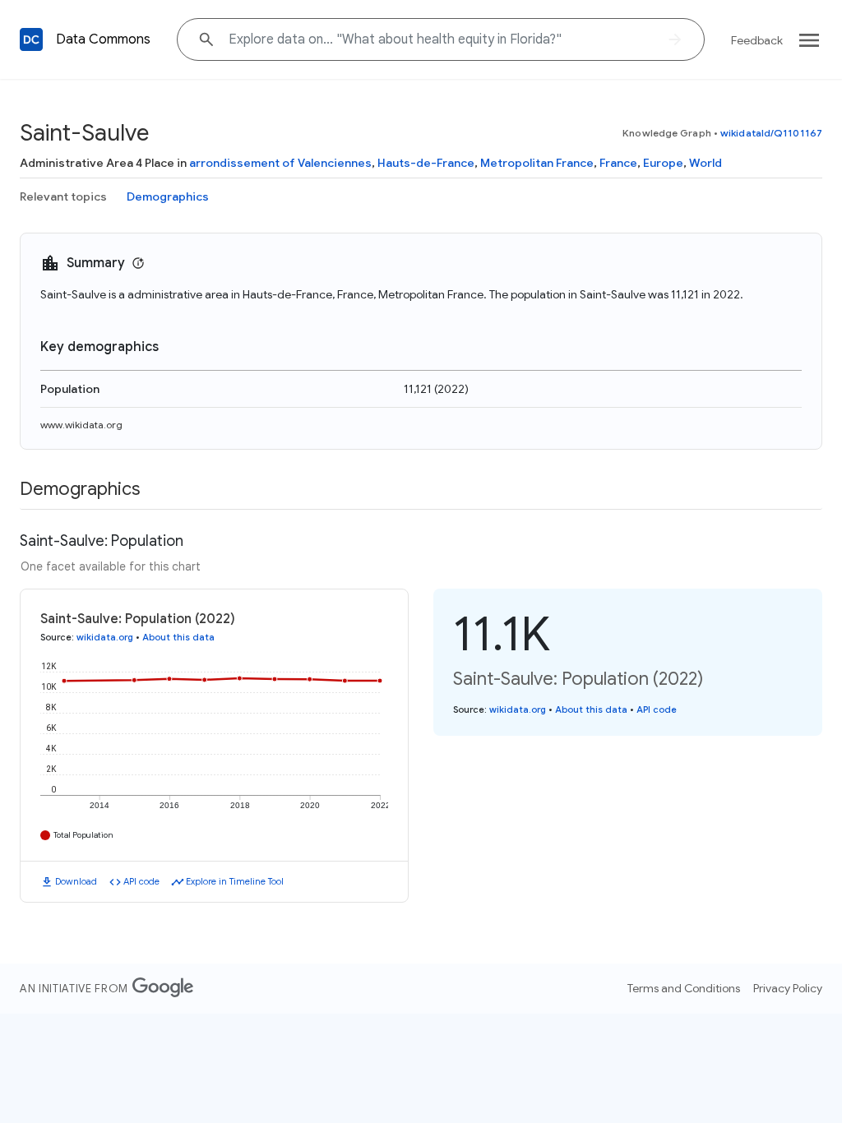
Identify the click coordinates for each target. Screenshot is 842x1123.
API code (141, 881)
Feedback (757, 40)
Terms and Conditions (683, 988)
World (705, 162)
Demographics (168, 196)
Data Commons (103, 39)
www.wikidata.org (81, 424)
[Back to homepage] (31, 39)
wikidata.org (104, 637)
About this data (178, 637)
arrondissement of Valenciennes (280, 162)
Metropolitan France (537, 162)
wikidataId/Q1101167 (771, 133)
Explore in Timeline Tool (235, 881)
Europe (663, 162)
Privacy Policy (787, 988)
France (618, 162)
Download (76, 881)
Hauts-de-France (425, 162)
